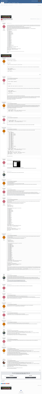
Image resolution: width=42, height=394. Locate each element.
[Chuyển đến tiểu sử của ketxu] (4, 362)
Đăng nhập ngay (30, 377)
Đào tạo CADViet (13, 2)
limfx (4, 171)
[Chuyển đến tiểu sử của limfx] (4, 174)
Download (6, 2)
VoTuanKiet (4, 23)
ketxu (4, 359)
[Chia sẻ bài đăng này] (40, 23)
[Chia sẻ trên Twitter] (1, 383)
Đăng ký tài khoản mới (11, 377)
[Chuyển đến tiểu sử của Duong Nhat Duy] (4, 61)
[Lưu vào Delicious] (5, 383)
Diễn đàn (2, 2)
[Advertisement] (21, 10)
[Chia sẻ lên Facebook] (2, 383)
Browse (17, 2)
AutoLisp (9, 2)
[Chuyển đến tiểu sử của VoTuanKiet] (2, 19)
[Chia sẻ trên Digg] (4, 383)
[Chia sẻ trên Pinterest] (8, 383)
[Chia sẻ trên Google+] (3, 383)
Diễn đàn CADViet (4, 1)
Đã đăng (9, 116)
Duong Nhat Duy (14, 78)
